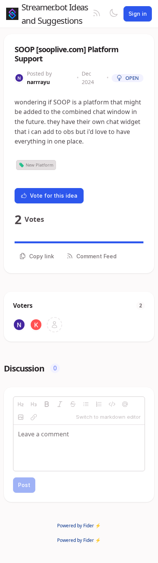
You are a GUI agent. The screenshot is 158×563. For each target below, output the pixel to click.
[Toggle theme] (113, 14)
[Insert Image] (20, 417)
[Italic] (60, 404)
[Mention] (125, 404)
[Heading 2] (20, 404)
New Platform (39, 165)
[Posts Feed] (97, 14)
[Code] (112, 404)
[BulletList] (86, 404)
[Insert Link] (34, 417)
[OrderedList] (99, 404)
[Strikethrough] (73, 404)
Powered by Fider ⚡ (79, 525)
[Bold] (47, 404)
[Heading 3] (34, 404)
